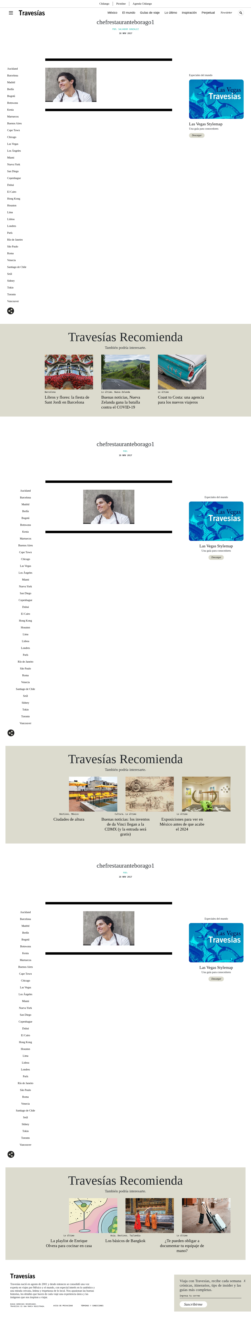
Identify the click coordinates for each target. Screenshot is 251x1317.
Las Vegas (12, 143)
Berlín (10, 89)
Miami (10, 157)
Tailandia (135, 1235)
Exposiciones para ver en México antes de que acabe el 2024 (182, 824)
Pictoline (121, 3)
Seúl (9, 273)
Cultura (119, 814)
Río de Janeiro (15, 239)
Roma (10, 253)
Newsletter (226, 12)
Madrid (11, 82)
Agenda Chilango (142, 3)
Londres (11, 226)
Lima (10, 212)
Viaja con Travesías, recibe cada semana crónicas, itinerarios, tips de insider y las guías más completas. (210, 1285)
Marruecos (13, 116)
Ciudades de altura (68, 819)
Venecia (11, 260)
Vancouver (13, 301)
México (112, 12)
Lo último (171, 12)
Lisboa (11, 219)
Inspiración (189, 12)
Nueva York (13, 164)
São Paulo (12, 246)
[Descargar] (216, 98)
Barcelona (12, 75)
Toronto (11, 294)
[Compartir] (10, 310)
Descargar (197, 135)
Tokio (10, 287)
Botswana (12, 102)
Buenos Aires (14, 123)
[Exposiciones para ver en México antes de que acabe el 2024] (182, 794)
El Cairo (11, 191)
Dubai (10, 184)
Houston (11, 205)
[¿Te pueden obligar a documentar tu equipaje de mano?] (182, 1215)
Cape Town (13, 130)
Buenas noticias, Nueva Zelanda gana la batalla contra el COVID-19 (120, 402)
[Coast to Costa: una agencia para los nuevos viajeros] (182, 372)
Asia (112, 1235)
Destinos (64, 814)
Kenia (10, 109)
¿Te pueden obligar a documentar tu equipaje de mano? (182, 1246)
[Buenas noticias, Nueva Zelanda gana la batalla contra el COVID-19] (125, 372)
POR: (125, 451)
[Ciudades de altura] (69, 794)
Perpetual (208, 12)
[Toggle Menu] (11, 13)
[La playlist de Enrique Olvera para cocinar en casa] (69, 1215)
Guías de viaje (150, 12)
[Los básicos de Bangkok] (125, 1215)
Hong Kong (13, 198)
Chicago (11, 137)
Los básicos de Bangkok (125, 1241)
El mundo (128, 12)
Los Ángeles (14, 150)
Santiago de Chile (16, 267)
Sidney (11, 280)
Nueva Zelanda (122, 392)
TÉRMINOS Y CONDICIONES (92, 1306)
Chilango (104, 3)
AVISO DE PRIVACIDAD (63, 1306)
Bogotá (11, 96)
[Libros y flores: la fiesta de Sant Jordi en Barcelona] (69, 372)
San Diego (13, 171)
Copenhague (14, 178)
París (9, 232)
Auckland (12, 68)
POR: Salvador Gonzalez (125, 29)
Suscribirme (193, 1304)
